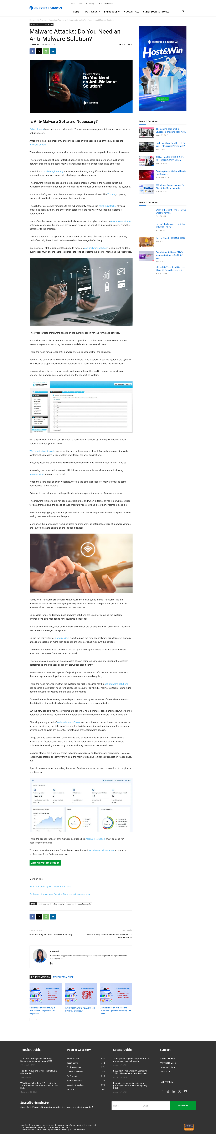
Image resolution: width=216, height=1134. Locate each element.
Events (80, 4)
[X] (39, 51)
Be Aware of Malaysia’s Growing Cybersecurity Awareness (60, 894)
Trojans (111, 194)
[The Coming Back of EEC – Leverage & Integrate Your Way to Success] (146, 132)
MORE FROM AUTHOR (63, 977)
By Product (110, 11)
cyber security (58, 904)
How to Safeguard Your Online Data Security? (51, 934)
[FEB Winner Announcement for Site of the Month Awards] (146, 189)
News (73, 4)
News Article (131, 11)
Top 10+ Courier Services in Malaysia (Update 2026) (38, 1071)
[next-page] (36, 1019)
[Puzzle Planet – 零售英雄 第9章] (146, 242)
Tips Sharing (90, 11)
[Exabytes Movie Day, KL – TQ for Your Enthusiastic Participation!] (146, 147)
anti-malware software (69, 722)
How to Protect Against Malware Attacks (50, 886)
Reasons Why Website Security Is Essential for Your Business (109, 936)
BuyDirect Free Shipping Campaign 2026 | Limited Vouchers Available (130, 1071)
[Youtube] (185, 1091)
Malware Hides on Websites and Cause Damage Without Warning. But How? (115, 1011)
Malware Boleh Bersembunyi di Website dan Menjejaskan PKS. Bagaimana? (43, 1011)
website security (84, 904)
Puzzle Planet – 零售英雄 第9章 (170, 238)
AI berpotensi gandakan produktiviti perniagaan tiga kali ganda (131, 1059)
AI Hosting (90, 4)
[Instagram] (168, 1091)
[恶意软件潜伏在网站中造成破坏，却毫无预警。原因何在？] (81, 994)
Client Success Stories (156, 11)
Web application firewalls (42, 451)
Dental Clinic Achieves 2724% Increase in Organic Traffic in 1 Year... (170, 255)
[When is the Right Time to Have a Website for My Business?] (146, 213)
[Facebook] (32, 51)
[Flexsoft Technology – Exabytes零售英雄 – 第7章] (146, 228)
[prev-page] (31, 1019)
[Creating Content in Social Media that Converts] (146, 175)
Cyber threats (37, 129)
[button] (182, 11)
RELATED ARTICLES (40, 977)
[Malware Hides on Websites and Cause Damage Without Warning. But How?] (116, 994)
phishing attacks (107, 206)
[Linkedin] (53, 51)
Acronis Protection (95, 838)
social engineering (53, 171)
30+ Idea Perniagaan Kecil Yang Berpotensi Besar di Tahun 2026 (36, 1059)
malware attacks (38, 144)
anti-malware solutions (96, 248)
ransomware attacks (120, 221)
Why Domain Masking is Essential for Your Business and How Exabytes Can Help (39, 1085)
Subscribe (183, 1106)
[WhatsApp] (46, 51)
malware (70, 904)
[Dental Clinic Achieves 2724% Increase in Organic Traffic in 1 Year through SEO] (146, 256)
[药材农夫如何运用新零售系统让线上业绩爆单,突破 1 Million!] (146, 161)
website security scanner (101, 850)
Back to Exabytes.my (105, 4)
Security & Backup (56, 20)
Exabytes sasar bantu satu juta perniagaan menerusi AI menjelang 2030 (130, 1085)
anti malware (43, 904)
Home (76, 11)
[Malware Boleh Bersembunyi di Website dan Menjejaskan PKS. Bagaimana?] (46, 994)
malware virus (37, 474)
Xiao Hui (36, 45)
